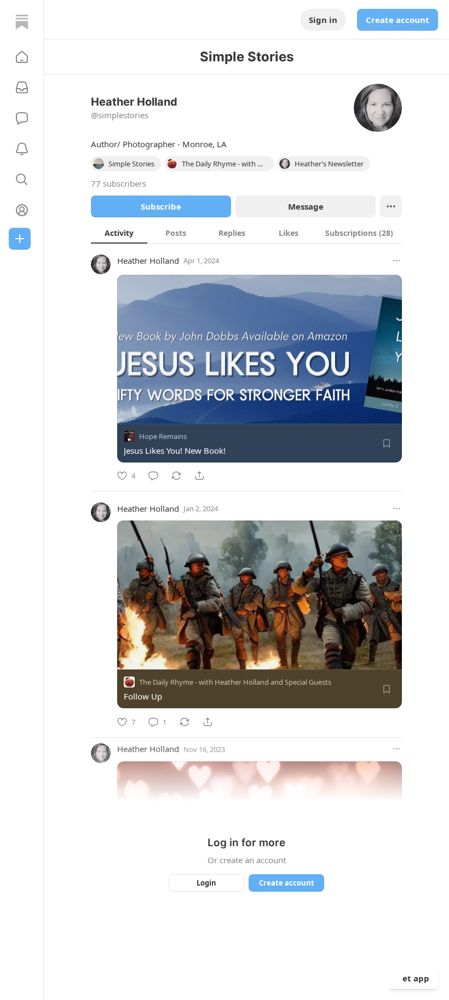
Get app (412, 978)
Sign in (323, 19)
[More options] (396, 260)
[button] (22, 57)
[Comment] (153, 475)
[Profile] (22, 210)
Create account (397, 19)
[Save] (386, 443)
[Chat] (22, 118)
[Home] (22, 22)
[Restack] (176, 475)
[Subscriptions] (22, 87)
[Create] (20, 239)
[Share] (199, 475)
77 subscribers (118, 183)
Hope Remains (163, 436)
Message (306, 206)
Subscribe (161, 206)
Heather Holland (148, 260)
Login (206, 883)
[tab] (119, 233)
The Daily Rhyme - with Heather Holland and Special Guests (235, 682)
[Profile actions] (391, 206)
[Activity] (22, 149)
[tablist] (246, 233)
